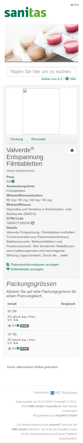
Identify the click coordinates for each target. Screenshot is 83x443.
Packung (16, 139)
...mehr (63, 255)
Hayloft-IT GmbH (66, 415)
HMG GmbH (36, 406)
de (72, 4)
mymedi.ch (53, 406)
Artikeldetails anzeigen (27, 269)
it (77, 4)
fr (75, 4)
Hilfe (72, 79)
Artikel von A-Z (51, 79)
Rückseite (38, 139)
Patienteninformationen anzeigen (35, 264)
